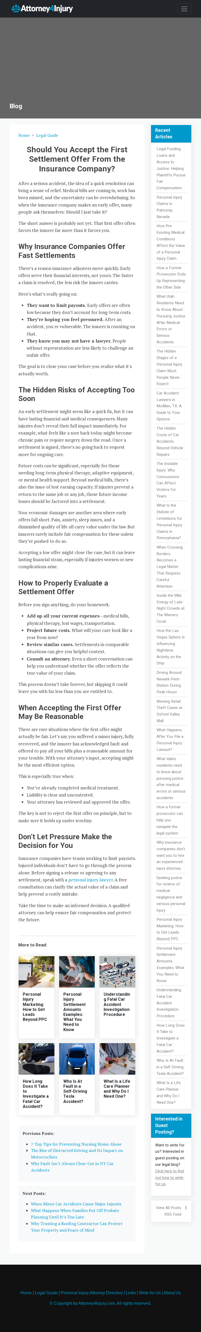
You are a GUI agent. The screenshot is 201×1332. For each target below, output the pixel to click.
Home (24, 135)
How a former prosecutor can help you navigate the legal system (170, 820)
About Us (172, 1293)
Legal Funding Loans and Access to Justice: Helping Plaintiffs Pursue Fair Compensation (171, 168)
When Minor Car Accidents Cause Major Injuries (76, 1204)
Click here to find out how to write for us (169, 1178)
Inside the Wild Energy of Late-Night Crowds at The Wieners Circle (171, 608)
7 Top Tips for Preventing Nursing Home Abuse (76, 1144)
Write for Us (150, 1293)
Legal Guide (47, 135)
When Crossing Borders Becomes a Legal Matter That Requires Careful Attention (170, 567)
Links (131, 1293)
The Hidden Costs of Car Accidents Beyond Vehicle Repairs (170, 441)
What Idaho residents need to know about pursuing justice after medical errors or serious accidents (171, 778)
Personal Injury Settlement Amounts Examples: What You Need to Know (74, 1012)
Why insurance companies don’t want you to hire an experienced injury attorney (171, 855)
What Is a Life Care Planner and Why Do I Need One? (117, 1089)
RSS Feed (172, 1214)
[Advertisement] (100, 63)
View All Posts (168, 1207)
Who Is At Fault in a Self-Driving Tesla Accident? (75, 1091)
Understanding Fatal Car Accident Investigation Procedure (117, 1004)
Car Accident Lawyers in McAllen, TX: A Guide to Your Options (169, 406)
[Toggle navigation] (184, 9)
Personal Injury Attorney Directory (92, 1293)
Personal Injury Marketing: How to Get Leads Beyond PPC (35, 1007)
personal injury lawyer (90, 880)
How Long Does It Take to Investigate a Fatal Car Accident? (36, 1094)
